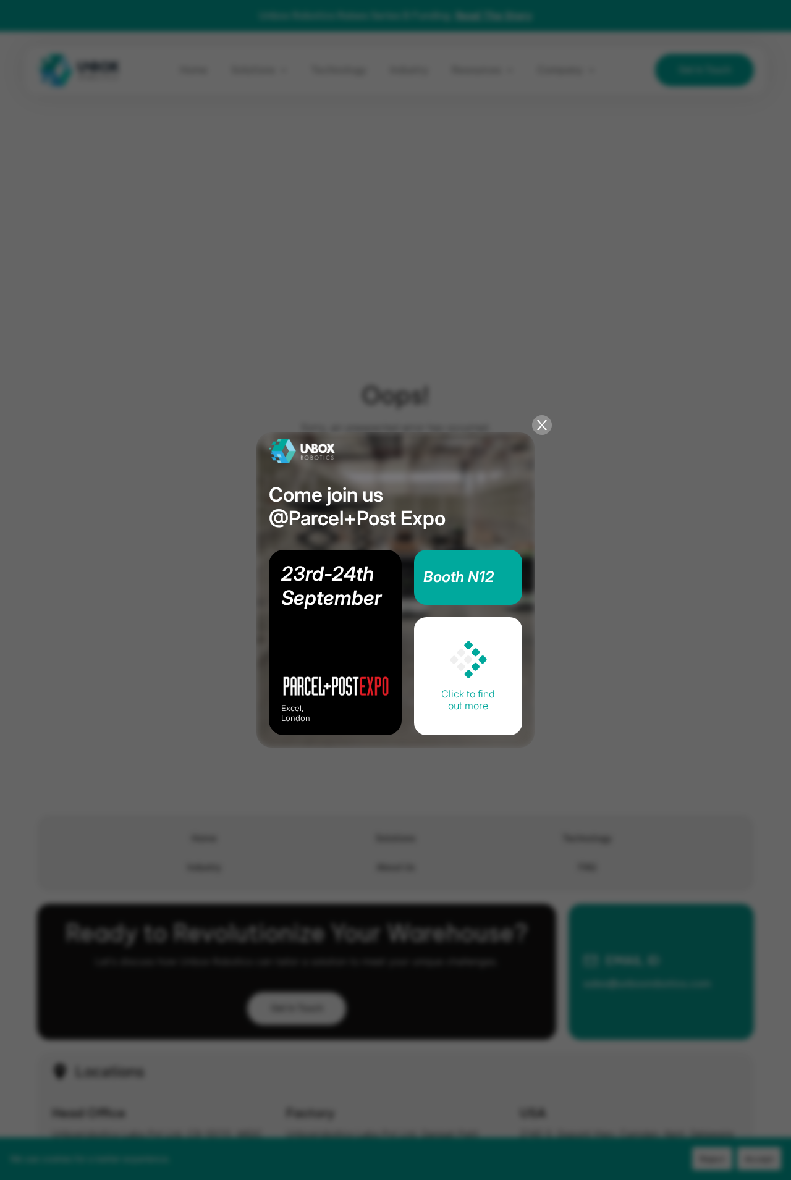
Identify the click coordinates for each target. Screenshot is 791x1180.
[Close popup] (542, 425)
